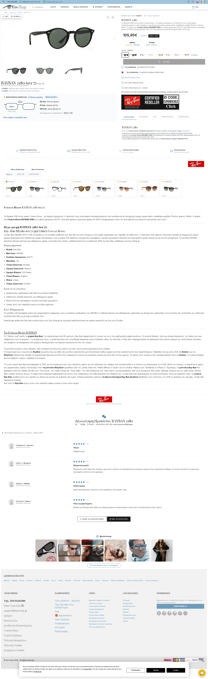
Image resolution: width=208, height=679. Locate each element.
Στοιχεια (143, 117)
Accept (175, 670)
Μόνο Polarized (38, 169)
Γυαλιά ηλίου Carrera (97, 606)
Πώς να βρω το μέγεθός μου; (15, 117)
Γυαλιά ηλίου (94, 612)
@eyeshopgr (106, 536)
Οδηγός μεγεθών (36, 97)
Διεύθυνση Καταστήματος (18, 625)
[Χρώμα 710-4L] (142, 55)
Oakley (14, 580)
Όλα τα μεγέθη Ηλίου (97, 627)
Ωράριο (8, 615)
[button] (39, 7)
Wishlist (126, 612)
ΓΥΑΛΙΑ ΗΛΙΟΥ (12, 12)
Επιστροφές (61, 631)
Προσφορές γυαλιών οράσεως (100, 624)
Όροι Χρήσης (62, 619)
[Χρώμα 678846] (177, 55)
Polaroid (38, 580)
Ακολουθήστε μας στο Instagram (105, 565)
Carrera (29, 580)
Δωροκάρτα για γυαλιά (97, 621)
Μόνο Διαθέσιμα (17, 169)
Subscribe (179, 606)
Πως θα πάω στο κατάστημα (64, 606)
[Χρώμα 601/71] (125, 55)
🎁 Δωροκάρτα (63, 615)
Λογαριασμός (128, 603)
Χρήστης (126, 609)
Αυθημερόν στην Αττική (31, 2)
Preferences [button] (37, 671)
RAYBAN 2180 (27, 12)
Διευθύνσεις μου (129, 606)
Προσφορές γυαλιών (97, 618)
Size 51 (9, 174)
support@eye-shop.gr (15, 610)
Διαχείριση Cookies (14, 650)
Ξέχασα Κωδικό (129, 618)
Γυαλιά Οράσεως (151, 580)
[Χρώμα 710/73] (160, 55)
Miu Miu (68, 580)
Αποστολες (168, 117)
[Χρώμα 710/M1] (151, 55)
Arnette (46, 580)
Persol (22, 580)
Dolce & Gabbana (117, 580)
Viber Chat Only (12, 605)
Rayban (7, 580)
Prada (60, 580)
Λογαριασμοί (62, 623)
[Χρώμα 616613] (186, 55)
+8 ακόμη (194, 55)
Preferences (135, 670)
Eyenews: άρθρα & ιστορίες (99, 600)
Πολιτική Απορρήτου (15, 640)
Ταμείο (125, 621)
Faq (57, 611)
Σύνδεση (126, 600)
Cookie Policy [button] (87, 669)
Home (6, 12)
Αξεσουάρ (34, 174)
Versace (105, 580)
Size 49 (20, 174)
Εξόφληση (183, 117)
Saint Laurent (88, 580)
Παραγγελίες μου (129, 615)
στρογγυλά (186, 131)
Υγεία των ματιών (95, 603)
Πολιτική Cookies (13, 645)
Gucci (53, 580)
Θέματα (129, 7)
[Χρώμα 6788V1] (168, 55)
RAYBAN (20, 12)
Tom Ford (76, 580)
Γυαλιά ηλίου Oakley (96, 615)
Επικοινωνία (10, 620)
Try (155, 117)
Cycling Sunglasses (96, 609)
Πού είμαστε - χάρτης (67, 600)
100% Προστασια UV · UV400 (135, 88)
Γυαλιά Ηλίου (11, 630)
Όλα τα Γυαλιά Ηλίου (135, 580)
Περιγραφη (129, 117)
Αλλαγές (60, 627)
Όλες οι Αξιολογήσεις (92, 519)
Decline (155, 670)
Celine (97, 580)
